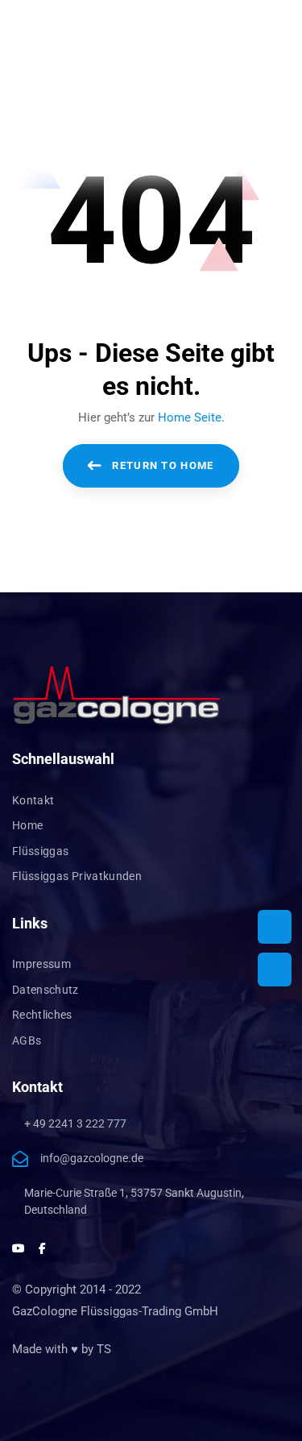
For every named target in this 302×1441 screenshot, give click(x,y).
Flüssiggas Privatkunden (77, 876)
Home (27, 825)
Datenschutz (45, 989)
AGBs (26, 1040)
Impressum (41, 963)
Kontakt (33, 800)
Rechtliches (42, 1014)
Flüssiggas (40, 851)
